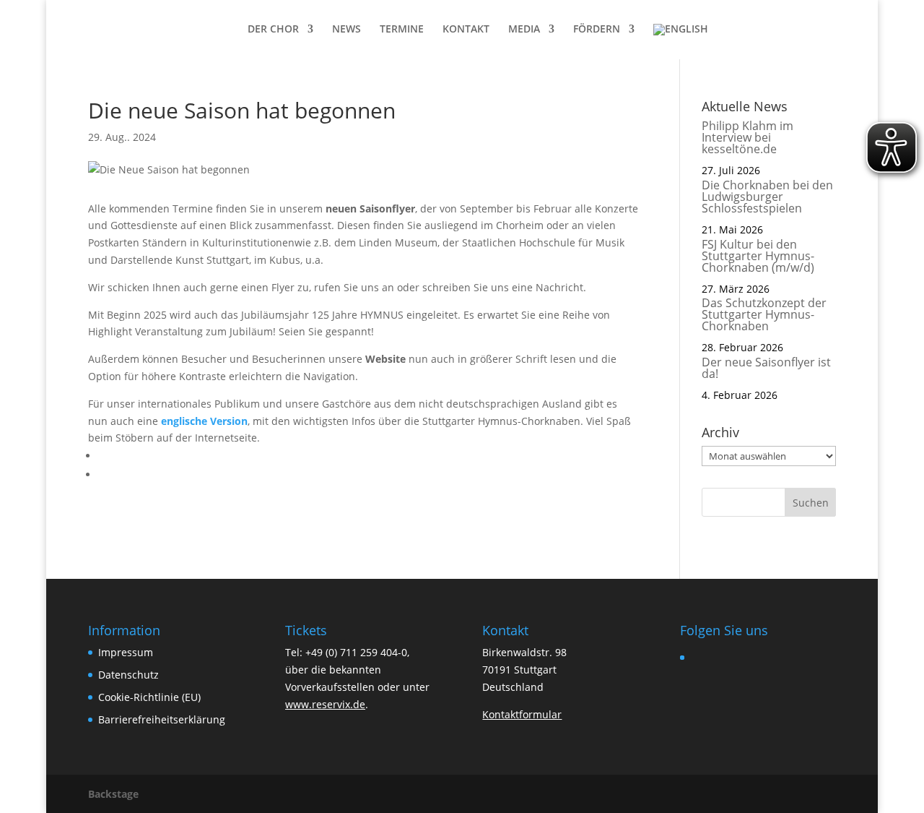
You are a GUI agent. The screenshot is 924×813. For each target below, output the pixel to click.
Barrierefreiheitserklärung (161, 719)
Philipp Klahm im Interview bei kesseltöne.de (747, 137)
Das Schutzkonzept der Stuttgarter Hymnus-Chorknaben (764, 314)
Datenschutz (128, 674)
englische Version (204, 421)
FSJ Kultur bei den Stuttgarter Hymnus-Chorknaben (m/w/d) (758, 255)
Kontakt (466, 29)
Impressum (125, 652)
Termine (402, 29)
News (346, 29)
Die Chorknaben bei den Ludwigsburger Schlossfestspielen (767, 196)
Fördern (596, 29)
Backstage (113, 794)
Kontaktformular (522, 714)
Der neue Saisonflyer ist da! (766, 368)
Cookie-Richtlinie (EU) (149, 697)
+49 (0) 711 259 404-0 (356, 652)
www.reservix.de (325, 704)
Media (524, 29)
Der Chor (273, 29)
